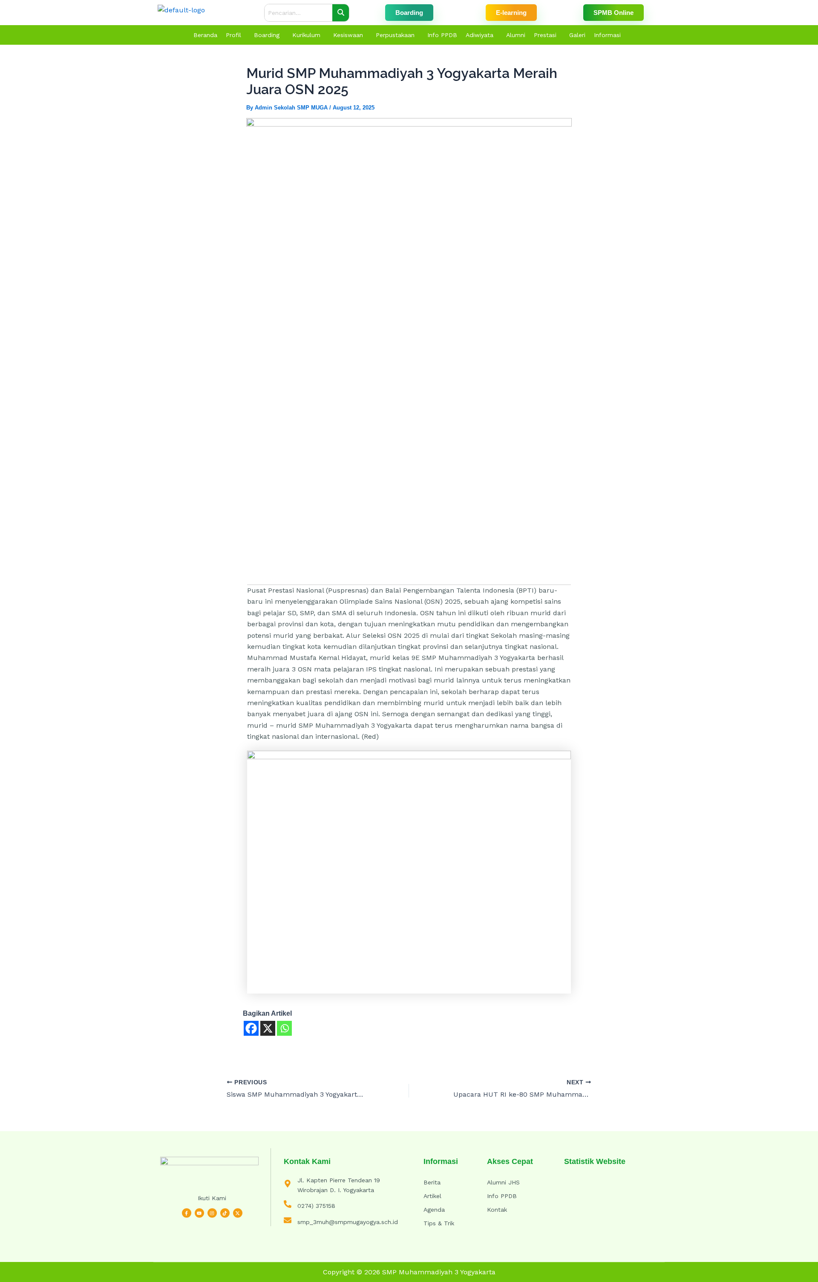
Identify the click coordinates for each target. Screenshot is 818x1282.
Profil (233, 35)
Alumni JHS (503, 1182)
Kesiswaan (348, 35)
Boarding (266, 35)
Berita (432, 1182)
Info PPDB (442, 35)
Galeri (577, 35)
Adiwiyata (479, 35)
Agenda (434, 1209)
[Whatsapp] (284, 1028)
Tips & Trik (438, 1223)
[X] (267, 1028)
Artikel (432, 1196)
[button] (236, 34)
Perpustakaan (395, 35)
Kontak (497, 1209)
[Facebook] (251, 1028)
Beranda (205, 35)
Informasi (607, 35)
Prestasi (545, 35)
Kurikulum (306, 35)
